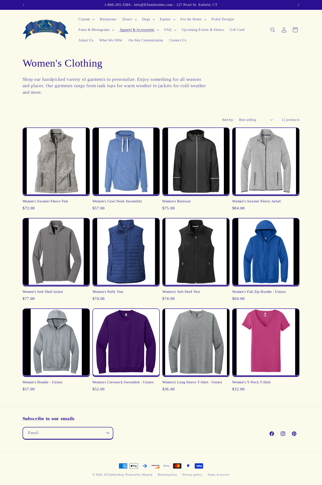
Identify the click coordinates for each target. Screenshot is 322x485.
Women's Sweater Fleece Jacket (256, 201)
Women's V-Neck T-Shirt (251, 382)
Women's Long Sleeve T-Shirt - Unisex (192, 382)
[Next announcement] (298, 5)
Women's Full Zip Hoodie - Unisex (259, 292)
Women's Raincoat (176, 201)
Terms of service (219, 474)
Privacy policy (192, 474)
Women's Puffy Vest (107, 292)
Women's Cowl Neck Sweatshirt (117, 201)
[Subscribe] (107, 433)
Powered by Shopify (139, 474)
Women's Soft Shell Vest (181, 292)
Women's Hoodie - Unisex (43, 382)
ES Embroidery (114, 474)
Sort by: (228, 120)
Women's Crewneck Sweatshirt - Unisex (123, 382)
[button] (86, 19)
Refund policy (167, 474)
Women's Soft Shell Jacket (43, 292)
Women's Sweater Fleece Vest (45, 201)
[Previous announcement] (23, 5)
